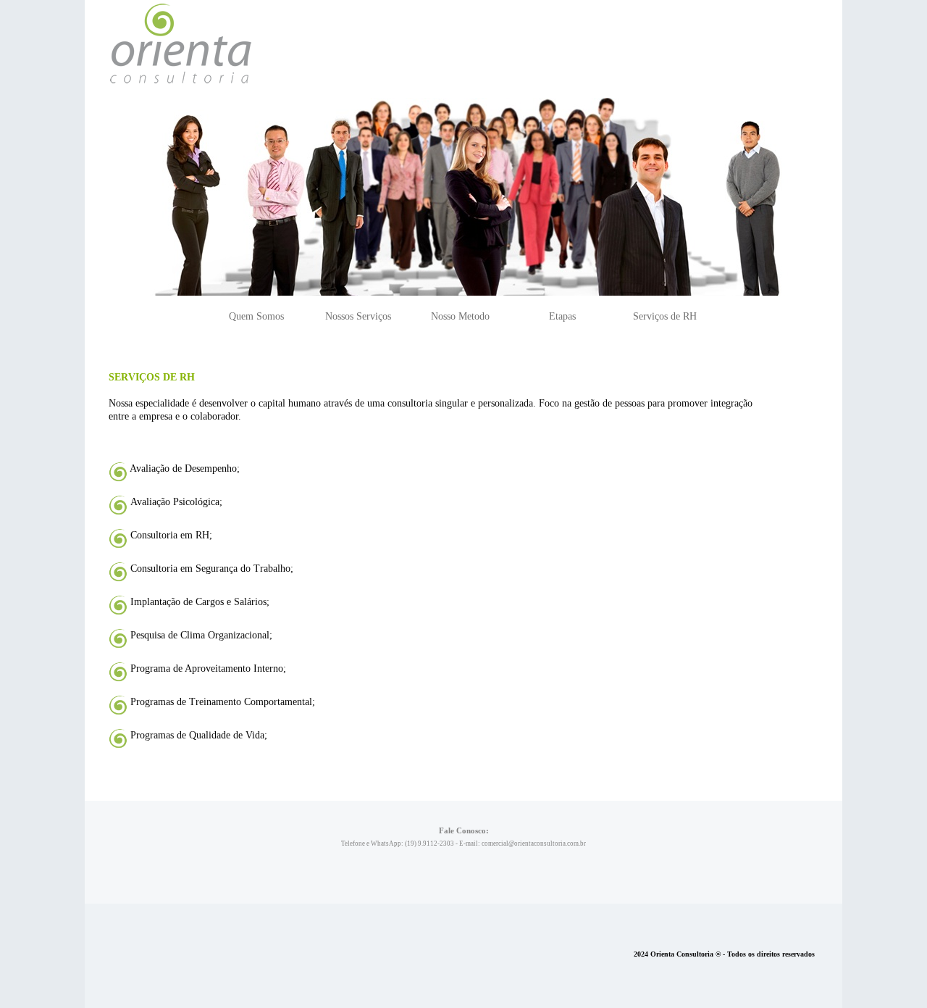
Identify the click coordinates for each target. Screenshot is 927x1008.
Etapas (562, 316)
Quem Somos (256, 316)
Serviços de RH (665, 316)
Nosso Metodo (460, 316)
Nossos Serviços (358, 316)
